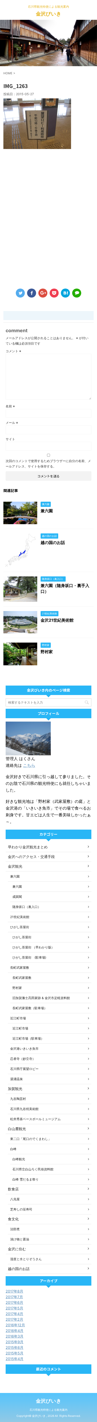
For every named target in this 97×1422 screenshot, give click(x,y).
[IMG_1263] (65, 293)
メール (12, 422)
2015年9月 (14, 1342)
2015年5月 (14, 1353)
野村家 (47, 651)
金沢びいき (48, 14)
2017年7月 (14, 1297)
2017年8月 (14, 1291)
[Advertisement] (48, 220)
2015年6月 (14, 1347)
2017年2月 (14, 1319)
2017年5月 (14, 1308)
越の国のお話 (53, 542)
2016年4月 (14, 1330)
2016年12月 (15, 1325)
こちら (29, 765)
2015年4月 (14, 1359)
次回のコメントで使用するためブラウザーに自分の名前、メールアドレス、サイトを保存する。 (48, 463)
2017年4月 (14, 1313)
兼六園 (47, 510)
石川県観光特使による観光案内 (48, 1409)
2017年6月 (14, 1302)
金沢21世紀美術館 (57, 620)
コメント (13, 351)
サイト (10, 439)
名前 (10, 406)
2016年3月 (14, 1336)
